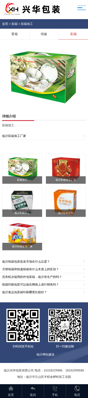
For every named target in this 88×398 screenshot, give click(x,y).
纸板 (44, 34)
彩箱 (15, 24)
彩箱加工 (27, 24)
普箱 (14, 34)
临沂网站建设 (45, 354)
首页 (5, 24)
